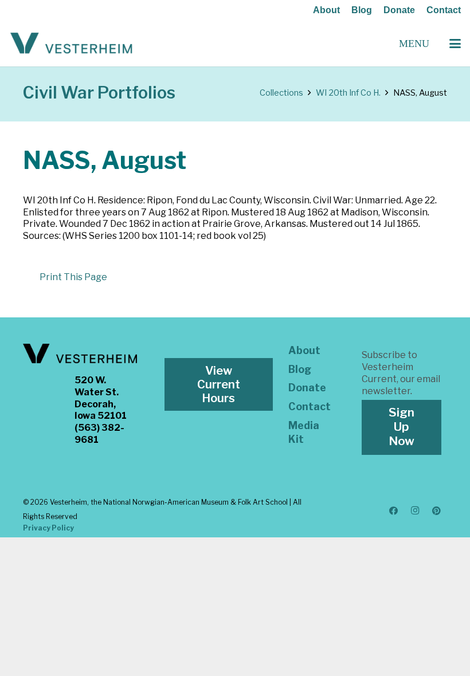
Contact (443, 10)
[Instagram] (415, 511)
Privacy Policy (48, 528)
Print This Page (73, 277)
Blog (361, 10)
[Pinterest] (437, 511)
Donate (399, 10)
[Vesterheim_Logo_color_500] (71, 43)
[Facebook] (394, 511)
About (326, 10)
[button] (455, 43)
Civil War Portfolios (99, 92)
